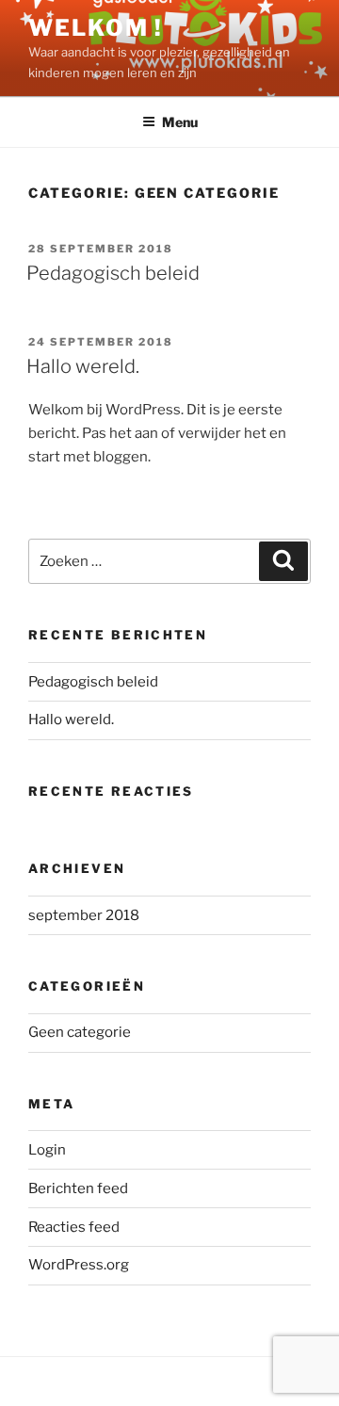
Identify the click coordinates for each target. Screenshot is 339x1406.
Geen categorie (79, 1032)
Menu (180, 122)
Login (47, 1149)
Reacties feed (74, 1227)
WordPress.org (78, 1264)
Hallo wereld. (82, 366)
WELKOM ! (95, 27)
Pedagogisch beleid (113, 273)
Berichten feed (78, 1188)
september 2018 (83, 915)
